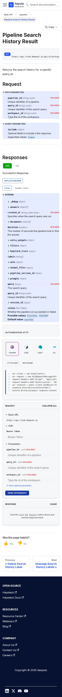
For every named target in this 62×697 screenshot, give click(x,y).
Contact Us (9, 650)
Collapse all (49, 406)
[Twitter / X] (13, 692)
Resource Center (13, 616)
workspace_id (13, 475)
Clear (53, 504)
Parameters (14, 444)
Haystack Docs (12, 597)
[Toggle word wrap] (47, 374)
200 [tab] (7, 166)
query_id (11, 462)
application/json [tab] (12, 181)
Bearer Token (13, 431)
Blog (5, 626)
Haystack (8, 592)
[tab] (7, 188)
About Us (8, 645)
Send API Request (17, 493)
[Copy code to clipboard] (52, 374)
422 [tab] (17, 166)
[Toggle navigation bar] (5, 4)
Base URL (13, 414)
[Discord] (20, 692)
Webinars (8, 621)
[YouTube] (26, 692)
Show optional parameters (20, 486)
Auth (10, 425)
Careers (7, 655)
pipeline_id (13, 449)
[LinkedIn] (7, 692)
